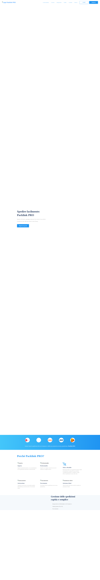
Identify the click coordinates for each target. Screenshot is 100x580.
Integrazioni (59, 2)
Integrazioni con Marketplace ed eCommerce (62, 504)
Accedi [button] (84, 2)
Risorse (75, 2)
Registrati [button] (93, 2)
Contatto (70, 2)
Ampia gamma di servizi (57, 506)
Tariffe (65, 2)
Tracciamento (55, 508)
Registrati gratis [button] (23, 225)
